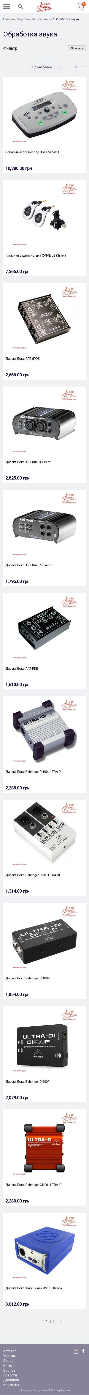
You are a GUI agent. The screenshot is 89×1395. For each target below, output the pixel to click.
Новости (10, 1375)
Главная (9, 19)
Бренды (9, 1370)
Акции (8, 1361)
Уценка (9, 1356)
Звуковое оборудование (34, 19)
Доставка (11, 1380)
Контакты (11, 1385)
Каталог (9, 1351)
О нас (7, 1365)
